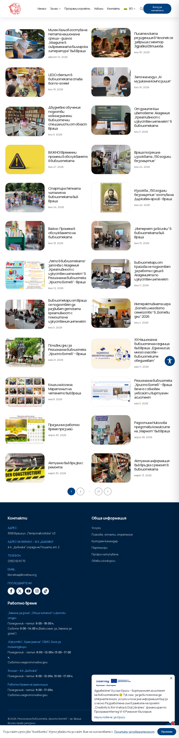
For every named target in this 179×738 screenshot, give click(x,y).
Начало (42, 8)
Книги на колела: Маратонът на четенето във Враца (64, 388)
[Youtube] (28, 591)
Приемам (166, 731)
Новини (98, 8)
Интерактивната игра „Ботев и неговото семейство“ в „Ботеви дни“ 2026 (152, 310)
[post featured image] (25, 44)
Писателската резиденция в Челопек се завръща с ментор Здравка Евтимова (153, 39)
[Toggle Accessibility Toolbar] (169, 361)
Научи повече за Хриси (109, 717)
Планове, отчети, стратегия (112, 534)
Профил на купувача (105, 554)
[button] (142, 8)
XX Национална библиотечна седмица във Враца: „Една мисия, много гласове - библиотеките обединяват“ (152, 350)
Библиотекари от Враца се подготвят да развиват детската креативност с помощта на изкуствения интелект (67, 311)
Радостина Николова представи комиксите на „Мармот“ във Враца (152, 426)
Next (108, 491)
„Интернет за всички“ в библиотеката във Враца (152, 232)
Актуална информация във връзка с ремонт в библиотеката (151, 465)
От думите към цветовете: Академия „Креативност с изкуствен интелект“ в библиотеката (153, 117)
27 (98, 491)
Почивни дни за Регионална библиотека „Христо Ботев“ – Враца (67, 349)
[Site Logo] (15, 9)
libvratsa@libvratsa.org (22, 575)
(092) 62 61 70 (16, 561)
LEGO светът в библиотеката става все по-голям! (65, 79)
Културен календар (105, 541)
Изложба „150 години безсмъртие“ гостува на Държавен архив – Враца (154, 194)
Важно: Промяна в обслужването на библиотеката (62, 232)
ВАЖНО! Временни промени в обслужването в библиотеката (68, 156)
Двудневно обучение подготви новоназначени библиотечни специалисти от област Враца (67, 118)
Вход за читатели (157, 8)
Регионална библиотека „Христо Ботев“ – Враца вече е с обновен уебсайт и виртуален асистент (153, 389)
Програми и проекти (77, 8)
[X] (19, 591)
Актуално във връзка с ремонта (65, 465)
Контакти (113, 8)
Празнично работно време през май (64, 426)
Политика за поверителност (134, 732)
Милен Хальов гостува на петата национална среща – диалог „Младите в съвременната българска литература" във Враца (68, 40)
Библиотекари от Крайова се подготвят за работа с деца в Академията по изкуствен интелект (152, 271)
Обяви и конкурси (103, 561)
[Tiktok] (45, 591)
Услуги (96, 528)
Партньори (99, 548)
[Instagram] (36, 591)
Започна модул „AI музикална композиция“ (152, 79)
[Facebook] (11, 591)
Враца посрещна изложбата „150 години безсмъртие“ (152, 156)
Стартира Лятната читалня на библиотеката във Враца (64, 194)
